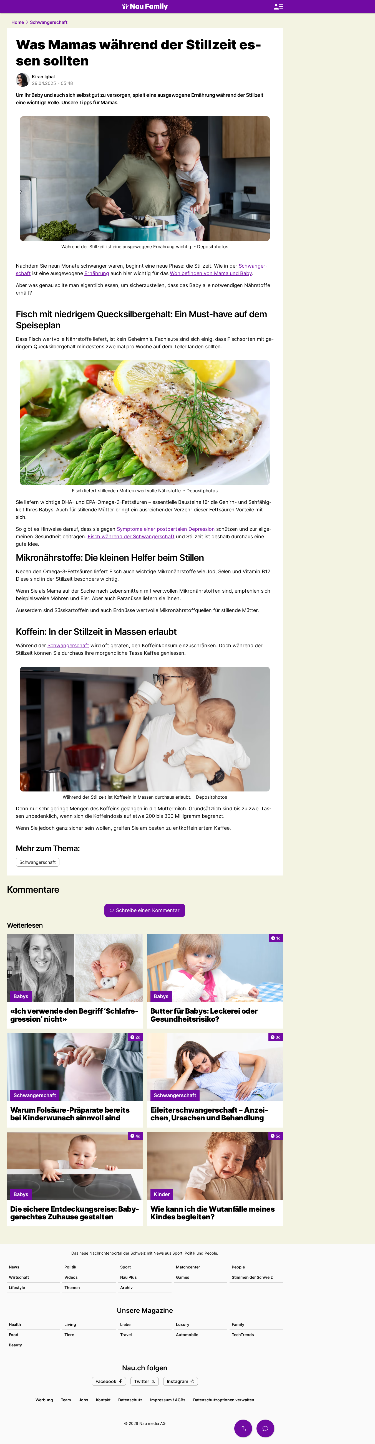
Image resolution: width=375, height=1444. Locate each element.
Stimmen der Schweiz (252, 1277)
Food (13, 1334)
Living (70, 1324)
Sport (125, 1267)
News (14, 1267)
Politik (70, 1267)
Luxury (182, 1324)
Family (238, 1324)
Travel (126, 1334)
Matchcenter (188, 1267)
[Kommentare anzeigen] (265, 1428)
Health (15, 1324)
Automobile (187, 1334)
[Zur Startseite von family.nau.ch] (145, 6)
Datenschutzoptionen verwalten (223, 1399)
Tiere (69, 1334)
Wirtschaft (19, 1277)
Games (182, 1277)
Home (17, 22)
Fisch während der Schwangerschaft (131, 536)
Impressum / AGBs (167, 1399)
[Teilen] (243, 1428)
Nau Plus (128, 1277)
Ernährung (96, 273)
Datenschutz (130, 1399)
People (238, 1267)
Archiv (126, 1287)
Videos (71, 1277)
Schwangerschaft (48, 22)
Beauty (15, 1345)
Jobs (83, 1399)
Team (66, 1399)
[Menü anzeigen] (278, 7)
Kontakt (103, 1399)
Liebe (125, 1324)
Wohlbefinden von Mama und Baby (211, 273)
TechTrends (243, 1334)
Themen (72, 1287)
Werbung (44, 1399)
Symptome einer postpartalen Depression (166, 529)
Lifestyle (17, 1287)
